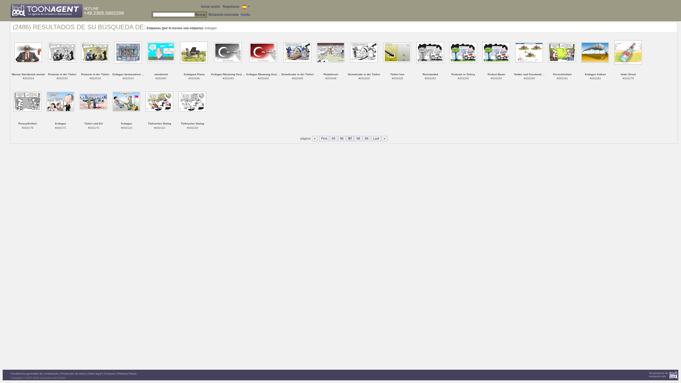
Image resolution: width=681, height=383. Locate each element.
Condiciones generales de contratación (35, 373)
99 (366, 138)
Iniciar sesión (210, 7)
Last (376, 138)
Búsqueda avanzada (224, 14)
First (324, 138)
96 (342, 138)
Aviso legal (94, 373)
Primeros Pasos (126, 373)
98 (358, 138)
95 (333, 138)
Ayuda (245, 14)
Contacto (109, 373)
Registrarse (231, 7)
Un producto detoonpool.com (658, 375)
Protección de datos (73, 373)
